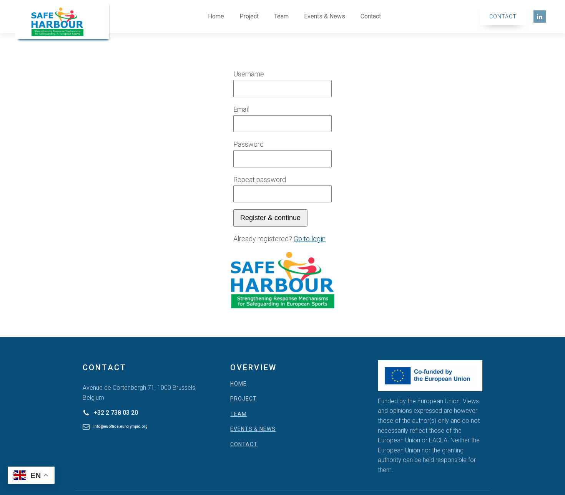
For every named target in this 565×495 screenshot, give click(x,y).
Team (281, 16)
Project (249, 16)
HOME (238, 384)
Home (216, 16)
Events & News (324, 16)
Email (241, 109)
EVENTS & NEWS (253, 429)
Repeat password (259, 179)
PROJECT (243, 399)
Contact (371, 16)
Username (248, 74)
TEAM (238, 414)
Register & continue (270, 218)
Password (248, 144)
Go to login (310, 239)
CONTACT (244, 444)
